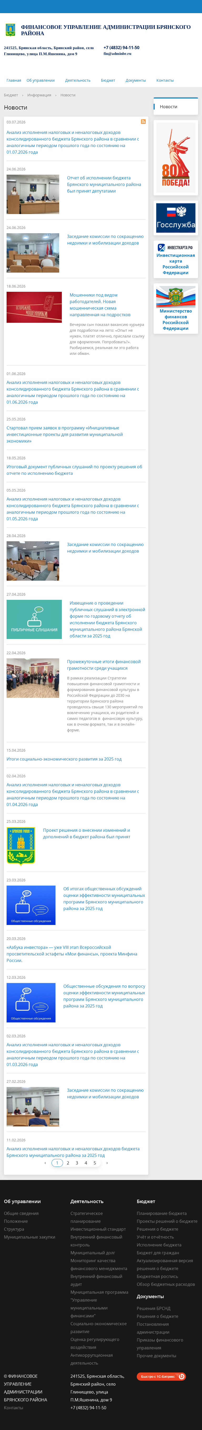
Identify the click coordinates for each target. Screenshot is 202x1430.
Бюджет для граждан (158, 1253)
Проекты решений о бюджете (167, 1221)
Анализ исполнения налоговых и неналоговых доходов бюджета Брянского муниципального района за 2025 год (73, 1152)
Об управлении (41, 80)
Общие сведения (21, 1213)
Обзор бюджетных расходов (166, 1284)
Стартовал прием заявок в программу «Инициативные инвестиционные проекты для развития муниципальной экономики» (65, 434)
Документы (136, 80)
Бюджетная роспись (157, 1276)
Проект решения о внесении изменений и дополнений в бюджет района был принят (86, 833)
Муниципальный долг (92, 1253)
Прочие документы (156, 1356)
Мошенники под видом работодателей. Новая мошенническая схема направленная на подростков (100, 305)
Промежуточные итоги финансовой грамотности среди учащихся (104, 665)
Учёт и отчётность (155, 1237)
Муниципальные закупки (29, 1237)
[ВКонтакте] (157, 342)
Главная (14, 80)
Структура (14, 1229)
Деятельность (77, 80)
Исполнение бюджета (159, 1245)
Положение (16, 1221)
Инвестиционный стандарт (98, 1229)
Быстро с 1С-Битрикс (158, 1376)
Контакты (165, 80)
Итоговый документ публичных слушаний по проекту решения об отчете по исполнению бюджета (74, 470)
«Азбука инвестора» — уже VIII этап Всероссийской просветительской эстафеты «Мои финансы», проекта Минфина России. (72, 953)
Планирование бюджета (162, 1213)
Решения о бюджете (157, 1229)
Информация (39, 94)
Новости (67, 94)
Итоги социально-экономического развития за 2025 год (64, 759)
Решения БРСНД (153, 1308)
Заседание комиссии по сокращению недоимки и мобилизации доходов (105, 239)
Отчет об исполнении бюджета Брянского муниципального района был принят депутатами (104, 184)
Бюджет (108, 80)
